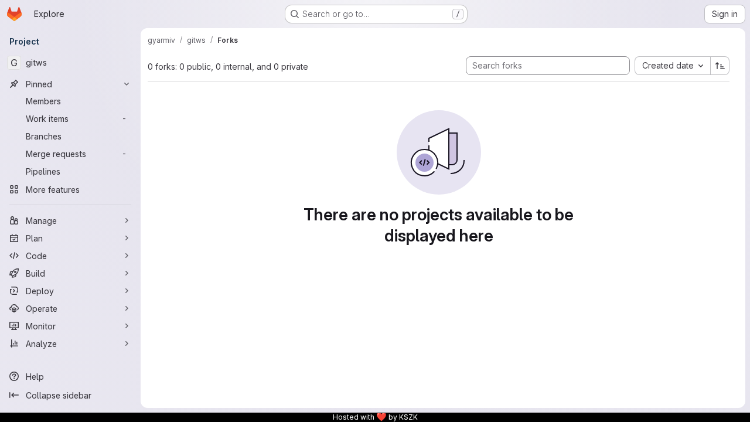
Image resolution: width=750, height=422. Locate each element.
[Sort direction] (720, 65)
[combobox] (672, 65)
